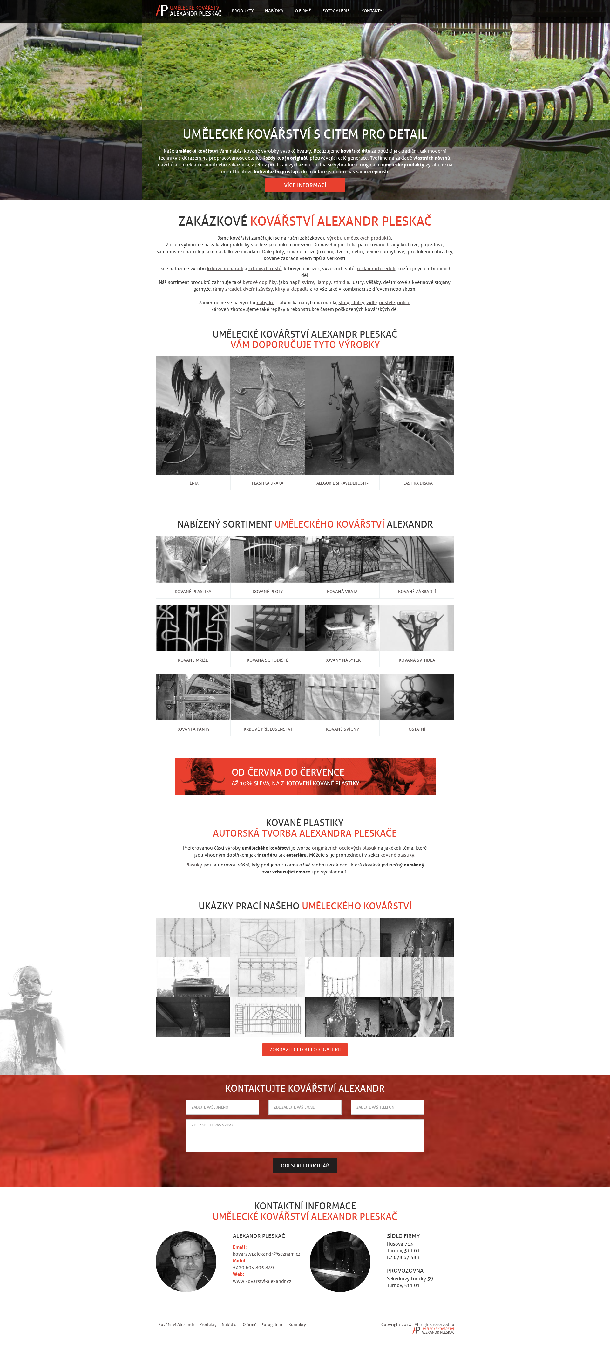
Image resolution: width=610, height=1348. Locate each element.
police (403, 302)
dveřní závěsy (258, 289)
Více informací (305, 185)
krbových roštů (264, 268)
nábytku (265, 302)
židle (372, 302)
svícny (308, 282)
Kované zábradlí (417, 591)
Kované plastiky (193, 591)
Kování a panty (193, 729)
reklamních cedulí (376, 268)
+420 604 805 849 (253, 1267)
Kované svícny (342, 729)
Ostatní (417, 729)
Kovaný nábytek (342, 660)
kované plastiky (397, 855)
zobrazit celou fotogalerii (305, 1050)
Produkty (243, 10)
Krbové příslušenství (268, 729)
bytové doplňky (260, 282)
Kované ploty (268, 591)
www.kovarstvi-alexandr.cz (262, 1281)
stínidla (341, 282)
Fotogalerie (336, 10)
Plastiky (194, 865)
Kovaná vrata (342, 591)
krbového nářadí (225, 268)
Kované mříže (193, 660)
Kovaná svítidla (417, 660)
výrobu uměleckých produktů (359, 238)
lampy (324, 282)
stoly (344, 302)
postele (387, 302)
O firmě (303, 10)
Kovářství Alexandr (176, 1324)
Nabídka (274, 10)
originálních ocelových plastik (344, 848)
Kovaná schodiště (267, 660)
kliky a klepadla (292, 289)
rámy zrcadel (227, 289)
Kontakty (371, 10)
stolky (357, 302)
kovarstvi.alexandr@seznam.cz (266, 1254)
